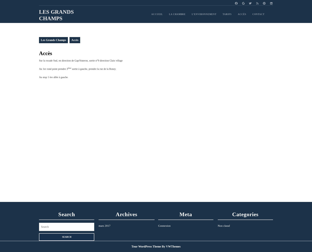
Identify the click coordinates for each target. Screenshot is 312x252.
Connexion (164, 225)
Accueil (157, 14)
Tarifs (227, 14)
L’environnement (204, 14)
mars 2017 (104, 225)
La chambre (177, 14)
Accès (242, 14)
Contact (258, 14)
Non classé (224, 225)
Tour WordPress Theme (146, 246)
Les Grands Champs (53, 40)
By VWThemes (171, 246)
